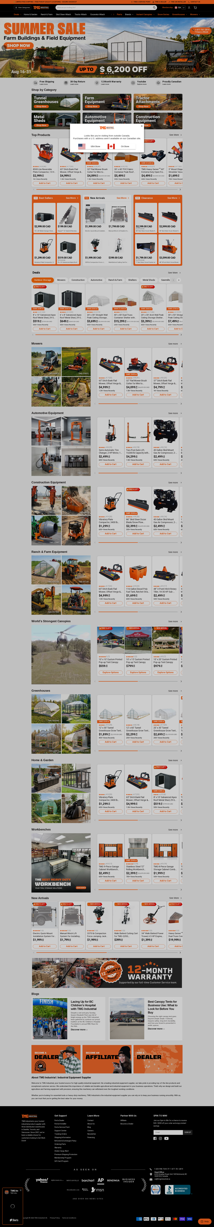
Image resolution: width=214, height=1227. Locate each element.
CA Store (124, 146)
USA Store (95, 146)
